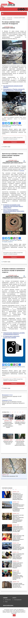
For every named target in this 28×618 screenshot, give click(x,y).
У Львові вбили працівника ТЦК (10, 577)
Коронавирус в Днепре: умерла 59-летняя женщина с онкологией (14, 89)
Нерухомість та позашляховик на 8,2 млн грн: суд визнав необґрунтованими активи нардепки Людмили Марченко (18, 597)
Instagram (19, 9)
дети (23, 468)
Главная (3, 17)
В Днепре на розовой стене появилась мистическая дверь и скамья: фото (13, 206)
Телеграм (23, 9)
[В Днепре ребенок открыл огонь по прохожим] (8, 540)
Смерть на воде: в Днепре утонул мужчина (13, 438)
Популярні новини (7, 589)
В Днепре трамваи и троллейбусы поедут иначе (20, 525)
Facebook (21, 9)
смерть (13, 469)
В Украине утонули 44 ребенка (12, 435)
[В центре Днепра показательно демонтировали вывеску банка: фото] (20, 540)
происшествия (6, 126)
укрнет (4, 368)
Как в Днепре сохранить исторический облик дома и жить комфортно (13, 211)
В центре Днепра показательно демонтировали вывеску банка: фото (20, 544)
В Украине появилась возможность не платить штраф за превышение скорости (13, 504)
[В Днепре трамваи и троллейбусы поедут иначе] (20, 520)
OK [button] (14, 615)
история (4, 242)
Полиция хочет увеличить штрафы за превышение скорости (14, 333)
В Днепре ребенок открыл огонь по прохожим (8, 544)
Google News (26, 9)
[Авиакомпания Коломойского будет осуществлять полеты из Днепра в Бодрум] (8, 520)
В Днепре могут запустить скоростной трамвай (11, 336)
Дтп (23, 367)
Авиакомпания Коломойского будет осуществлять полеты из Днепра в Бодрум (8, 526)
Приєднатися (14, 142)
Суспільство (9, 17)
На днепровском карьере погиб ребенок (13, 86)
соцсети (10, 242)
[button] (1, 9)
